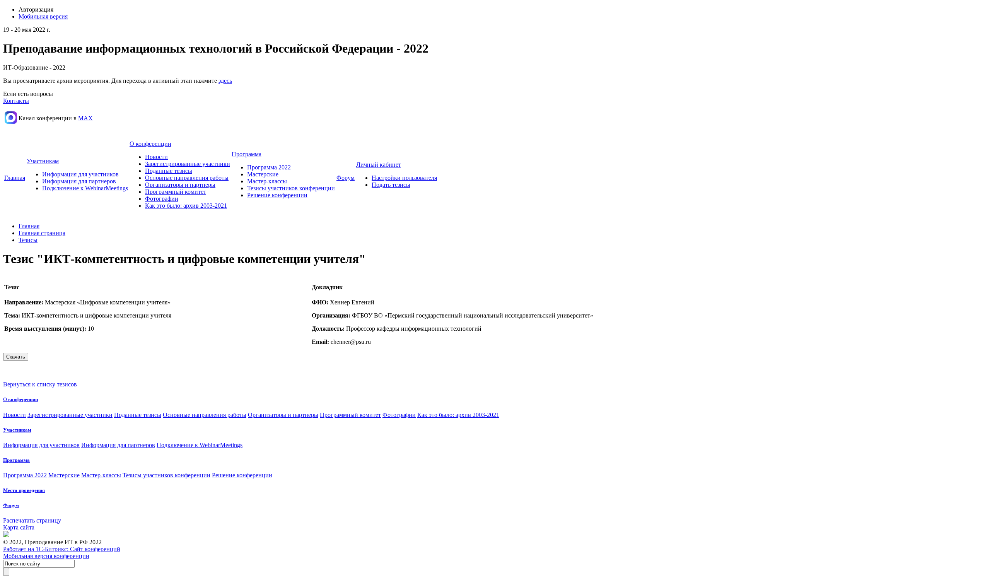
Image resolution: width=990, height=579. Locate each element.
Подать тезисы (391, 184)
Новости (156, 157)
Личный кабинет (378, 164)
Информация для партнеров (79, 181)
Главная (14, 177)
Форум (345, 177)
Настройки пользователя (404, 177)
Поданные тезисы (168, 170)
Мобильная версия (43, 16)
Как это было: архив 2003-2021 (186, 205)
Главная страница (42, 233)
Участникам (43, 161)
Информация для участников (80, 174)
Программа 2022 (269, 167)
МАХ (85, 118)
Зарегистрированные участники (187, 164)
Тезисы (28, 240)
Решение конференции (277, 195)
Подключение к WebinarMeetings (85, 188)
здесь (225, 80)
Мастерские (262, 174)
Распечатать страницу (32, 520)
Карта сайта (18, 527)
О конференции (150, 143)
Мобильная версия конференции (46, 556)
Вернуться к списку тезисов (40, 384)
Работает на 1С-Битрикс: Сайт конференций (61, 549)
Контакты (16, 100)
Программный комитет (175, 191)
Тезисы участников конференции (291, 188)
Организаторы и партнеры (180, 184)
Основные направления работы (187, 177)
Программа (246, 154)
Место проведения (24, 490)
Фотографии (161, 198)
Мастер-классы (267, 181)
